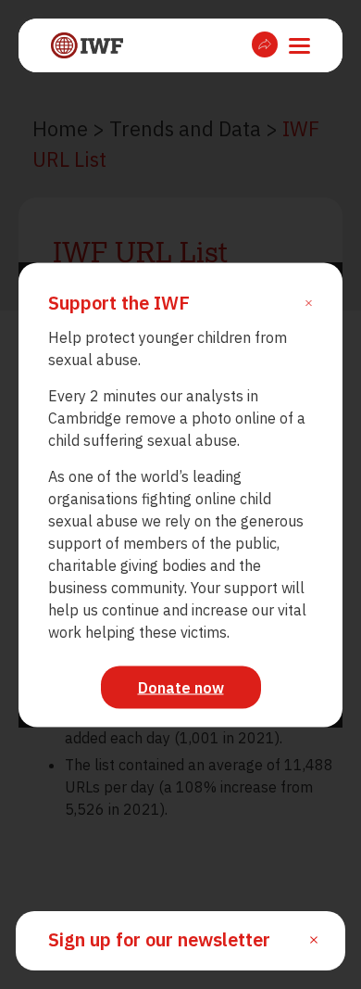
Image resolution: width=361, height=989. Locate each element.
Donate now (181, 687)
